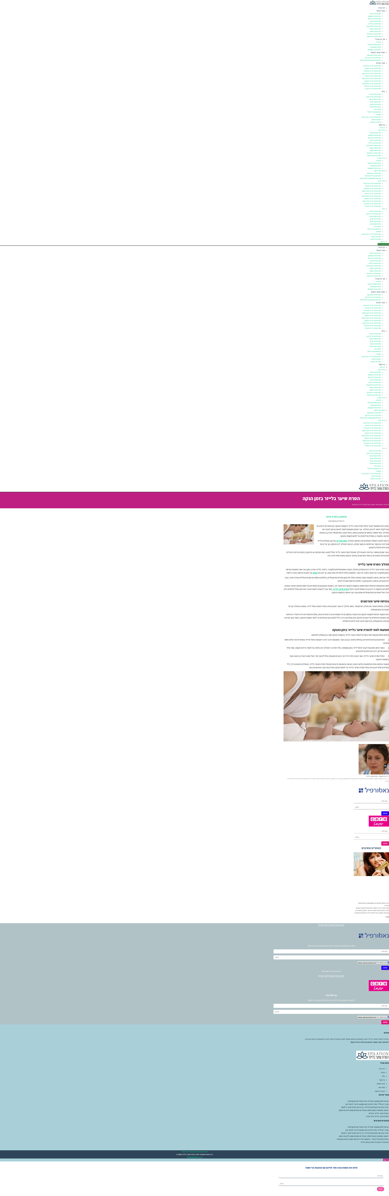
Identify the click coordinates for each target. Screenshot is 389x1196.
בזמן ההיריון (342, 540)
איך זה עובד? (380, 39)
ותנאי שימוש (362, 963)
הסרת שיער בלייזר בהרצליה (372, 86)
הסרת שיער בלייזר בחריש (378, 1113)
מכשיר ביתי (377, 109)
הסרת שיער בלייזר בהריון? (373, 58)
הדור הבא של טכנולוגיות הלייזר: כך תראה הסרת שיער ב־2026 (364, 1107)
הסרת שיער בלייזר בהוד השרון (371, 84)
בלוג (383, 91)
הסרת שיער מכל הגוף (374, 19)
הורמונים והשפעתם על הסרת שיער (370, 60)
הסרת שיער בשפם (375, 31)
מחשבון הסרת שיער (336, 516)
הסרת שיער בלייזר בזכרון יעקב (371, 73)
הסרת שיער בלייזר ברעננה (373, 76)
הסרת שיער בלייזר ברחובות (372, 81)
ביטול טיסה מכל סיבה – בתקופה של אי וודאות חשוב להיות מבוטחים (362, 1139)
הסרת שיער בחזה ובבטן (374, 26)
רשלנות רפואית (376, 119)
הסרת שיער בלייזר (341, 589)
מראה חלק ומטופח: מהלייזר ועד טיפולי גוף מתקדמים (368, 1101)
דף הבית (381, 7)
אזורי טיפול (380, 11)
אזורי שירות (380, 63)
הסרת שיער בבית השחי (374, 36)
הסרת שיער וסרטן (375, 102)
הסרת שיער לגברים (375, 94)
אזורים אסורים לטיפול (374, 44)
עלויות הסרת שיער (375, 107)
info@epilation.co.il (194, 1157)
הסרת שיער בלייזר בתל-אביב (372, 66)
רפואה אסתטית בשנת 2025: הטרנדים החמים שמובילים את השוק (363, 1110)
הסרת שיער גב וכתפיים (374, 34)
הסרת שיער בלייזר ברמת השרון (371, 78)
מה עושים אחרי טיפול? (374, 112)
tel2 (383, 1180)
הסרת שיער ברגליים (375, 24)
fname (382, 1172)
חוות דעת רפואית (375, 122)
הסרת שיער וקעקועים (374, 50)
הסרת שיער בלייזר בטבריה (373, 89)
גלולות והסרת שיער (375, 99)
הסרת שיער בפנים (375, 14)
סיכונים (378, 42)
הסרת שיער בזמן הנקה (374, 55)
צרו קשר (381, 125)
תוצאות (378, 114)
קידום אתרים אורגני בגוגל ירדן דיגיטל (194, 1151)
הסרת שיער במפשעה (374, 16)
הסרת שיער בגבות (375, 21)
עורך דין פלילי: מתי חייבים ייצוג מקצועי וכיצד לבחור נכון (367, 1104)
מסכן (315, 572)
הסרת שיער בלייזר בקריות (373, 68)
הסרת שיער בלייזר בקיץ (373, 97)
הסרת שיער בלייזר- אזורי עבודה (371, 117)
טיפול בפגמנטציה (375, 47)
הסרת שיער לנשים (378, 52)
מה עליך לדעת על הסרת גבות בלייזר (374, 1142)
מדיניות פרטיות (371, 963)
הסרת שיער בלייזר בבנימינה (372, 71)
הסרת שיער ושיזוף (375, 104)
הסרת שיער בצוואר (375, 29)
